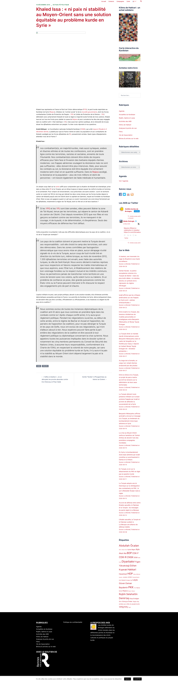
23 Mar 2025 (126, 224)
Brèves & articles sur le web (128, 138)
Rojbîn (122, 594)
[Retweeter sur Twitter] (128, 216)
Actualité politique (61, 4)
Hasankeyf (123, 574)
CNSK (83, 129)
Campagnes (120, 1)
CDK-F (135, 553)
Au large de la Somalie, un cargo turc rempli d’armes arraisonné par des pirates (128, 363)
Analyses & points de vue (128, 128)
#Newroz (133, 228)
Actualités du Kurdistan (127, 114)
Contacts (111, 1)
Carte (128, 1)
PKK (131, 587)
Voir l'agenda (123, 181)
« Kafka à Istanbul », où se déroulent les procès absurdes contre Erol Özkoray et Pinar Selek (55, 379)
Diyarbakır (128, 561)
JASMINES (125, 577)
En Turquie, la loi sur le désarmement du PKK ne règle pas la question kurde (129, 471)
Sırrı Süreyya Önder (125, 601)
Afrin (120, 549)
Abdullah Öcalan (129, 545)
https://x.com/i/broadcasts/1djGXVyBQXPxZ (139, 232)
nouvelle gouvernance (89, 112)
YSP (129, 607)
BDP (129, 553)
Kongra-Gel (129, 580)
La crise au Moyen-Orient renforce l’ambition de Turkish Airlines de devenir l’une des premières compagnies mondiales (129, 438)
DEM (135, 557)
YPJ (102, 114)
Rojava (52, 112)
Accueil (103, 1)
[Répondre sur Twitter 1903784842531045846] (125, 235)
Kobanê (123, 580)
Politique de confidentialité (72, 622)
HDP (130, 573)
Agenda (121, 111)
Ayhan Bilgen (131, 549)
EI (65, 122)
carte (57, 186)
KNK (120, 580)
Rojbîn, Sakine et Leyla (127, 118)
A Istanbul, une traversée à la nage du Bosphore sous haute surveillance (129, 258)
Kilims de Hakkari (125, 125)
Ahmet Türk (124, 549)
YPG (72, 114)
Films (121, 132)
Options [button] (127, 679)
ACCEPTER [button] (137, 679)
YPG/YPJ (45, 366)
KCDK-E (130, 577)
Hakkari (131, 569)
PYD (84, 109)
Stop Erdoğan (134, 598)
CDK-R (122, 557)
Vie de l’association (125, 135)
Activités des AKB (125, 121)
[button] (141, 1)
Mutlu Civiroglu (128, 221)
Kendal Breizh (136, 577)
